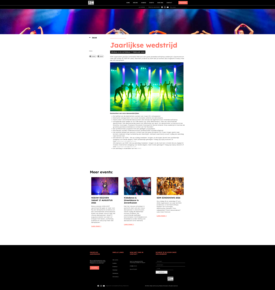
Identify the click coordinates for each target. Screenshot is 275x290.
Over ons (160, 2)
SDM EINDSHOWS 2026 (168, 197)
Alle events (115, 260)
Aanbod (143, 2)
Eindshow (115, 266)
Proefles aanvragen (154, 7)
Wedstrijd (115, 270)
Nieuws (135, 2)
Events (151, 2)
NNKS (139, 148)
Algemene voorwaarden (112, 285)
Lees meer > (96, 226)
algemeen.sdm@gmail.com (126, 141)
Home (128, 2)
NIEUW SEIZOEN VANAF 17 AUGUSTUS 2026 (102, 200)
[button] (183, 2)
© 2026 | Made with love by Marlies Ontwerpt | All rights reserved (161, 285)
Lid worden (142, 7)
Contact (169, 2)
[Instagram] (165, 7)
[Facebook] (162, 7)
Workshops (115, 273)
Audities (115, 263)
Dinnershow (116, 276)
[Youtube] (167, 7)
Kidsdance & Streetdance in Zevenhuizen (131, 200)
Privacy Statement (124, 285)
